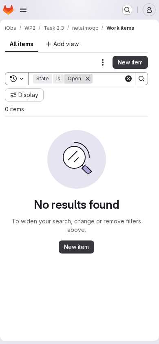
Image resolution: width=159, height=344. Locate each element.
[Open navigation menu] (23, 9)
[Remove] (88, 79)
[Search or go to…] (127, 10)
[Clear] (128, 79)
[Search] (141, 78)
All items (21, 43)
